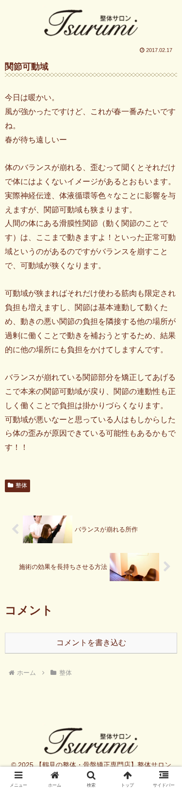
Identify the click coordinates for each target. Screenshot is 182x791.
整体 (21, 485)
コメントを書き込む (91, 642)
